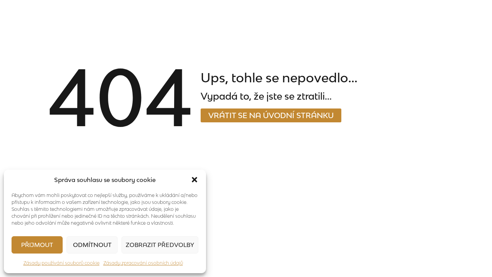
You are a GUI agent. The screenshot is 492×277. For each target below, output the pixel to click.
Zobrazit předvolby (160, 244)
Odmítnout (92, 244)
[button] (194, 180)
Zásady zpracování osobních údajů (143, 263)
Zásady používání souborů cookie (61, 263)
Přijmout (37, 244)
